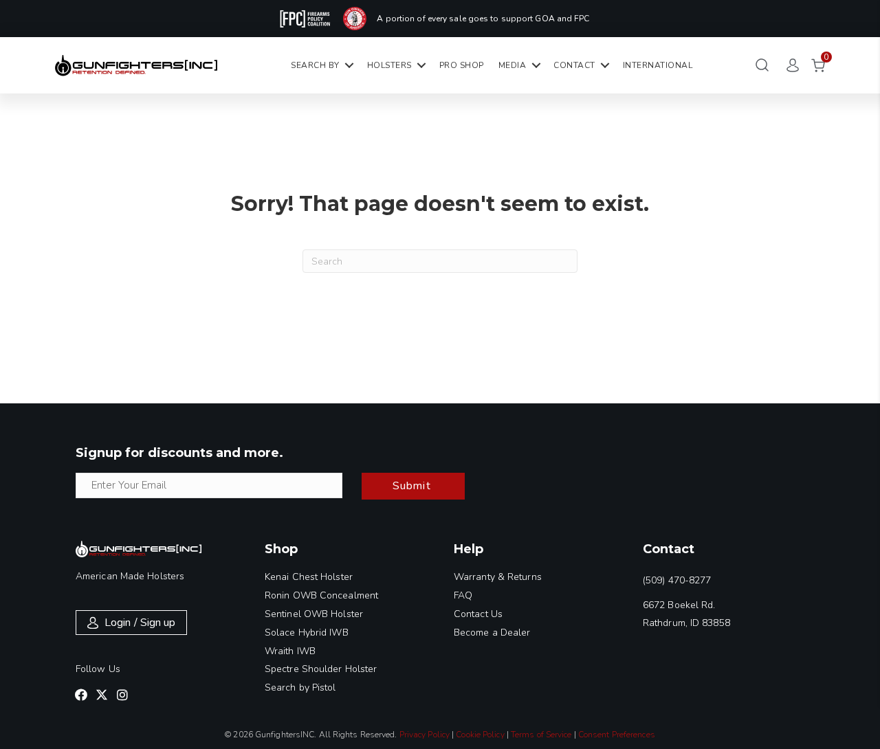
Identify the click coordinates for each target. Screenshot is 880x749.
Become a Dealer (492, 632)
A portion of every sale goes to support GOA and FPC (483, 18)
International (658, 65)
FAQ (463, 595)
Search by (315, 65)
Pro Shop (461, 65)
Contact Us (478, 614)
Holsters (389, 65)
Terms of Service (541, 734)
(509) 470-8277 (677, 580)
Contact (574, 65)
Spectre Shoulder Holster (321, 668)
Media (512, 65)
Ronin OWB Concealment (321, 595)
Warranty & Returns (498, 576)
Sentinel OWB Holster (314, 614)
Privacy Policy (424, 734)
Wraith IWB (290, 651)
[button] (81, 694)
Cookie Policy (480, 734)
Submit (412, 485)
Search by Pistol (300, 687)
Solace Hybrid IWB (307, 632)
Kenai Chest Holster (309, 576)
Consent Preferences (616, 734)
